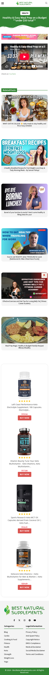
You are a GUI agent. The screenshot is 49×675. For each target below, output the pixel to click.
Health (6, 647)
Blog (6, 632)
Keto (6, 650)
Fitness (7, 643)
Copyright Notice (33, 639)
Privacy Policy (31, 632)
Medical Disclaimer (33, 647)
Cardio (6, 635)
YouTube (12, 74)
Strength (7, 654)
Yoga (6, 661)
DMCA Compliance (33, 643)
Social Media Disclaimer (35, 650)
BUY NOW (24, 418)
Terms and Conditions (34, 654)
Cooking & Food (10, 639)
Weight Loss (9, 658)
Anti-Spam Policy (32, 635)
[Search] (46, 3)
